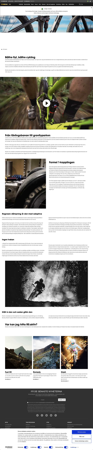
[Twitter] (55, 415)
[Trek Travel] (29, 1)
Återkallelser (69, 427)
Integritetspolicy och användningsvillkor (74, 424)
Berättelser (28, 424)
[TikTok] (42, 415)
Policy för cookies (70, 426)
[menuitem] (21, 4)
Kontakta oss (49, 426)
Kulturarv (27, 427)
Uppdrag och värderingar (30, 426)
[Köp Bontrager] (19, 1)
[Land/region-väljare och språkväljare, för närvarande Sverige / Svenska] (88, 1)
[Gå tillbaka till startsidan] (1, 49)
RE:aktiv (5, 49)
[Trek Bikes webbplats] (4, 1)
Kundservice (48, 424)
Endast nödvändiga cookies (81, 441)
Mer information (64, 381)
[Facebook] (46, 415)
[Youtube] (51, 415)
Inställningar (74, 447)
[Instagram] (37, 415)
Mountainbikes (8, 426)
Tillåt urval (81, 436)
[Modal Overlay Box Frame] (46, 401)
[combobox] (85, 4)
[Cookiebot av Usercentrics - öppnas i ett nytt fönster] (9, 447)
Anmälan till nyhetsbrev (50, 427)
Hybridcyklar (7, 427)
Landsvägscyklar (8, 424)
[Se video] (46, 103)
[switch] (39, 447)
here (58, 13)
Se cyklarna (7, 379)
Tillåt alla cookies (81, 432)
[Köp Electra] (11, 1)
